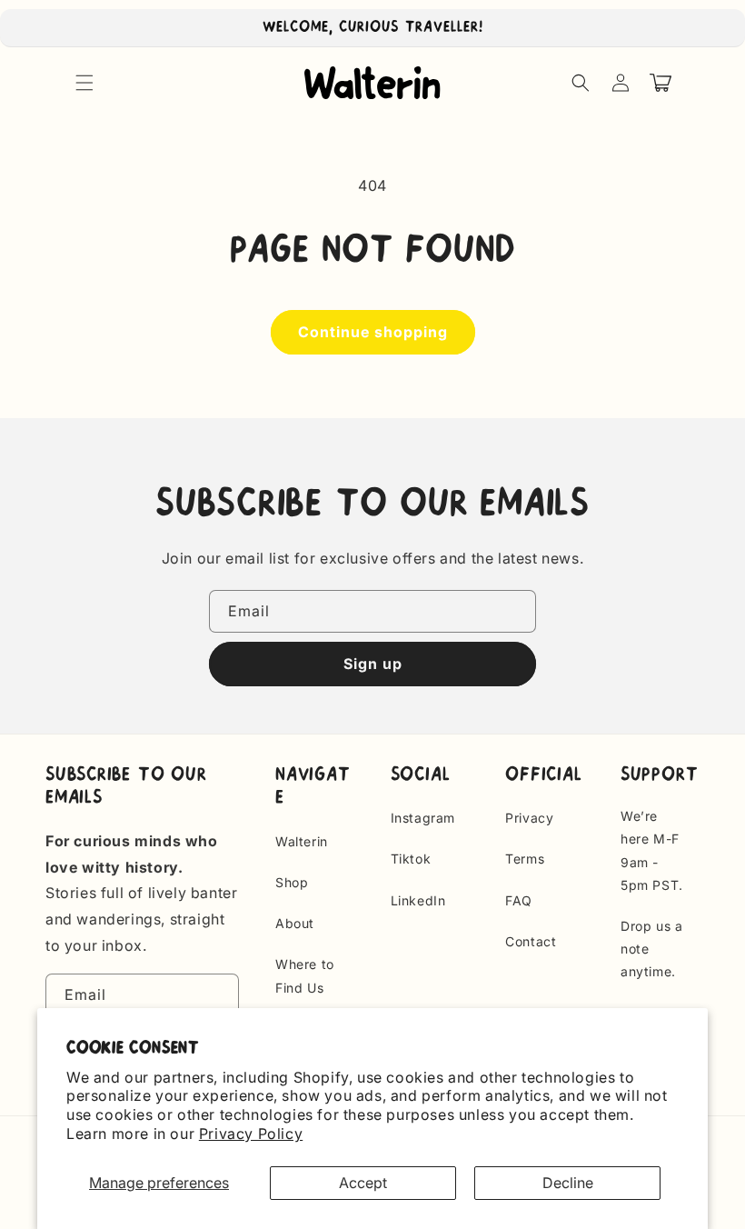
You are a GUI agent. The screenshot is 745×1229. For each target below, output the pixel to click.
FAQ (518, 900)
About (294, 923)
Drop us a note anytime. (651, 948)
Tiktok (411, 858)
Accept (363, 1183)
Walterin (301, 841)
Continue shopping (373, 332)
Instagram (423, 817)
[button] (84, 83)
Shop (291, 882)
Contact (530, 941)
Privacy (529, 817)
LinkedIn (418, 900)
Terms (524, 858)
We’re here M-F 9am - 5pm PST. (652, 850)
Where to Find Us (304, 975)
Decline (567, 1183)
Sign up (372, 663)
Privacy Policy (251, 1133)
